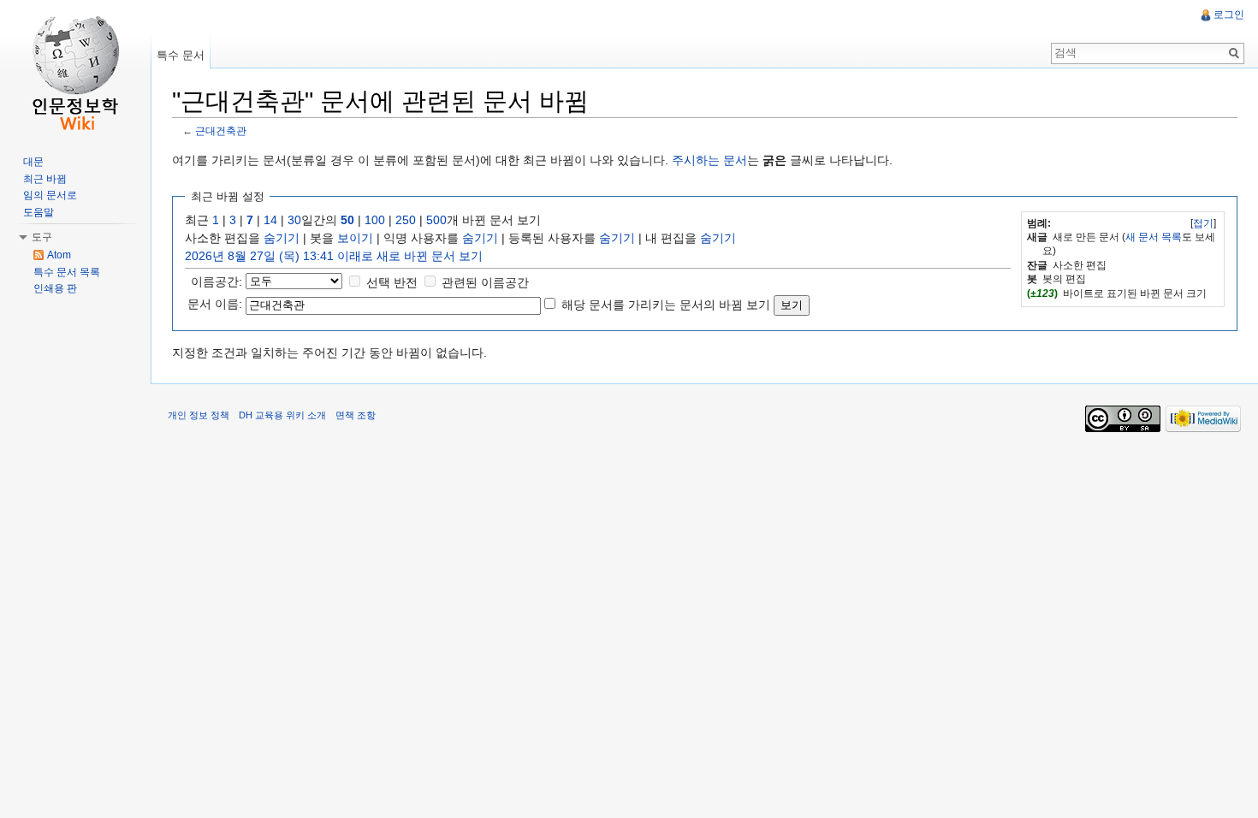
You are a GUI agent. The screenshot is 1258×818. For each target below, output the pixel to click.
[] (1203, 223)
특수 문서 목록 (66, 272)
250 (405, 220)
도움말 (38, 212)
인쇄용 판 (55, 288)
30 (294, 220)
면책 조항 (355, 415)
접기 (1203, 223)
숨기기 (282, 238)
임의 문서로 (50, 195)
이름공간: (216, 281)
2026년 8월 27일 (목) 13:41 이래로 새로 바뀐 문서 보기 (334, 256)
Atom (59, 255)
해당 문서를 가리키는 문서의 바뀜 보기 (665, 304)
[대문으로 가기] (75, 68)
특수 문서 (181, 55)
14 (270, 220)
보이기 (355, 238)
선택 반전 (392, 282)
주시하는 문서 (709, 160)
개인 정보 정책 (198, 415)
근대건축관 (220, 130)
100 (375, 220)
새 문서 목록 (1153, 237)
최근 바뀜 (45, 179)
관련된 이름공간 (485, 282)
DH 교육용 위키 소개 (282, 415)
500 (436, 220)
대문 (33, 162)
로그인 (1228, 15)
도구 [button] (42, 237)
